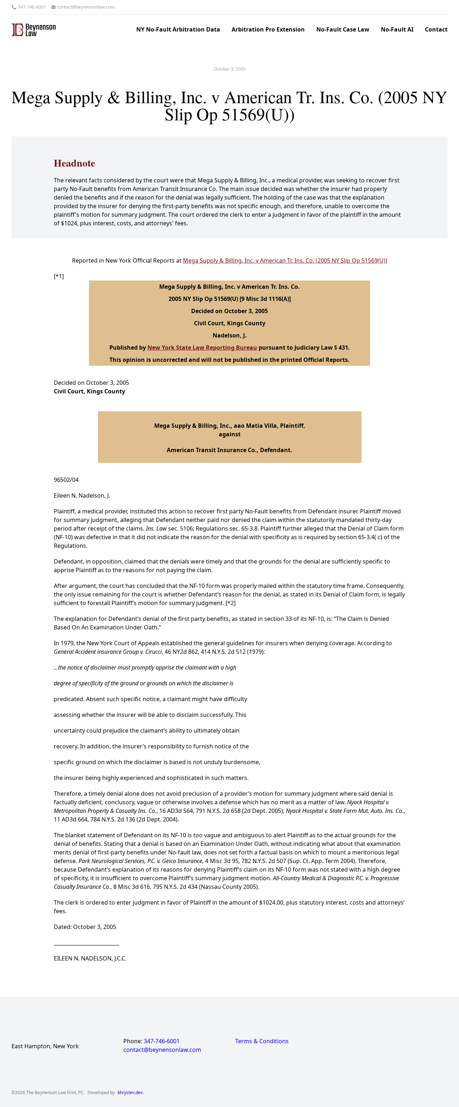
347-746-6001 (32, 7)
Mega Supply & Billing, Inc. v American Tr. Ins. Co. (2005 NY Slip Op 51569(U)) (285, 260)
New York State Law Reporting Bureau (202, 347)
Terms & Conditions (262, 1041)
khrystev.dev (130, 1093)
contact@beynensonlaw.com (85, 7)
